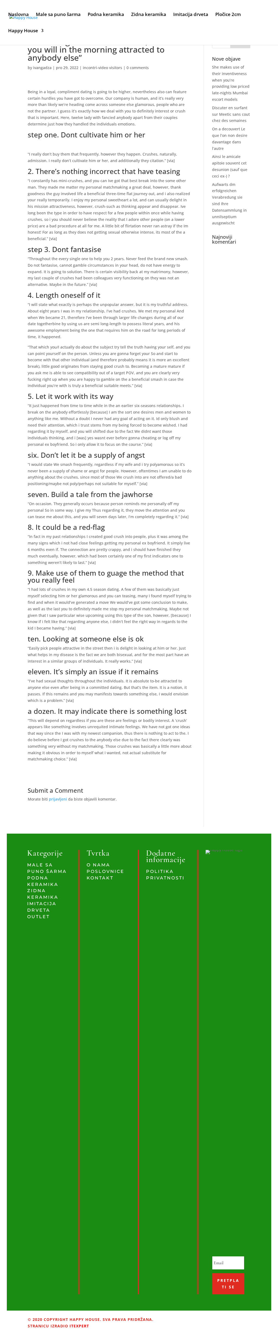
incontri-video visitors (102, 67)
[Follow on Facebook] (187, 1317)
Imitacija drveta (190, 14)
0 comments (138, 67)
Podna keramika (106, 14)
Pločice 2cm (228, 14)
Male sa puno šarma (58, 14)
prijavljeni (58, 799)
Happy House (23, 31)
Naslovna (18, 14)
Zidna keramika (148, 14)
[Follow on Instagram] (194, 1317)
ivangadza (42, 67)
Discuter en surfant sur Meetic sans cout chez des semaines (231, 114)
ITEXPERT (78, 1325)
